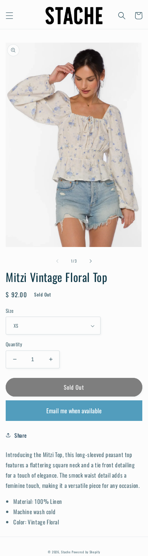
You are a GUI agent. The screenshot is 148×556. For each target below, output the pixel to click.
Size (10, 310)
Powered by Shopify (86, 552)
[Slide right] (90, 261)
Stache (66, 552)
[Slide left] (57, 261)
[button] (9, 15)
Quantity (14, 344)
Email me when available (74, 410)
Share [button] (20, 435)
